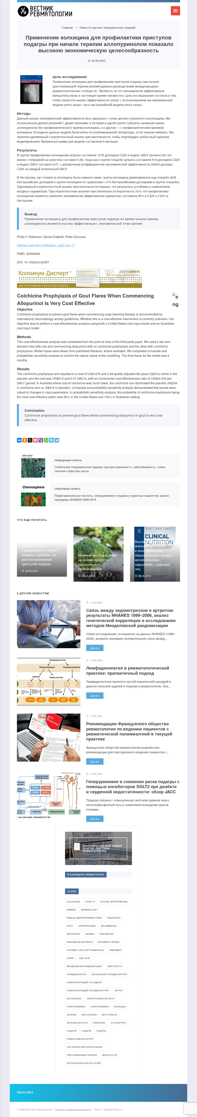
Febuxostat (114, 917)
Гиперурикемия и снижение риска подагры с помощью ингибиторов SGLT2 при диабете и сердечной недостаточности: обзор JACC (132, 786)
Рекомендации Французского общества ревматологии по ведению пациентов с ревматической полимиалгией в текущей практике (129, 731)
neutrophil (73, 933)
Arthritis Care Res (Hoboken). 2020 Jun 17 (46, 245)
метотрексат (109, 1014)
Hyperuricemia (87, 925)
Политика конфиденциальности (73, 1109)
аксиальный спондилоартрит (109, 974)
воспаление (74, 998)
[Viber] (40, 440)
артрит (118, 990)
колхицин (120, 1006)
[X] (30, 440)
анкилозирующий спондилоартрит (88, 990)
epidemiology (89, 909)
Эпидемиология (76, 974)
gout (70, 925)
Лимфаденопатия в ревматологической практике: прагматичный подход (127, 670)
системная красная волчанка (84, 1046)
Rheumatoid (106, 933)
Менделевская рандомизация (84, 966)
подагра (86, 1030)
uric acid (84, 958)
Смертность (114, 966)
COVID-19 (90, 901)
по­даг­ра (71, 1030)
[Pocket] (35, 440)
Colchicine (73, 901)
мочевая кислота (77, 1022)
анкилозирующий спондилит (84, 982)
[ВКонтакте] (19, 440)
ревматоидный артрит (80, 1038)
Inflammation (109, 925)
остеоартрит (118, 1022)
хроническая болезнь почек (84, 1063)
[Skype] (51, 440)
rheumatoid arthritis (80, 941)
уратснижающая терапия (82, 1054)
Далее (94, 648)
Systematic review (108, 941)
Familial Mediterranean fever (84, 917)
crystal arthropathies (114, 901)
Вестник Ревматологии (46, 13)
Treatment (115, 949)
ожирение (99, 1022)
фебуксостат (110, 1054)
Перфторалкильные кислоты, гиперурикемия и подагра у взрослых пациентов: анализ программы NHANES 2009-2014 (33, 494)
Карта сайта (25, 1092)
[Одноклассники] (24, 440)
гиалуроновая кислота (100, 998)
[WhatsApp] (46, 440)
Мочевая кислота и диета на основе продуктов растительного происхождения (97, 562)
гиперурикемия (76, 1006)
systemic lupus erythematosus (85, 949)
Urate (70, 958)
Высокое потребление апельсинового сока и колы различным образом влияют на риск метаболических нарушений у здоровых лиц (153, 555)
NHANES (90, 933)
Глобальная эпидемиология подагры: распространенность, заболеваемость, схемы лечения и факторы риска (33, 466)
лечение (72, 1014)
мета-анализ (89, 1014)
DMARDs (71, 909)
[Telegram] (57, 440)
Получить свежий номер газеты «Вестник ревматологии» (102, 848)
